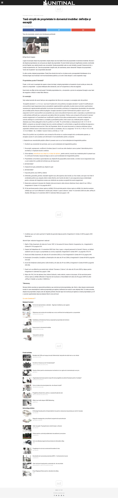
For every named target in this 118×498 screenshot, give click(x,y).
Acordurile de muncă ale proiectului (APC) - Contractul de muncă (50, 456)
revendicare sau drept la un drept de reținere (46, 153)
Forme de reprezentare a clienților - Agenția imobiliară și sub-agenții (51, 305)
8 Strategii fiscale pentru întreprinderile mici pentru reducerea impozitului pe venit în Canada (58, 411)
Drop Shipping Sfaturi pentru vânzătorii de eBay (46, 471)
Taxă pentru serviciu (38, 335)
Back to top (59, 490)
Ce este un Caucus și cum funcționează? (44, 363)
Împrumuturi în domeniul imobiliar (42, 327)
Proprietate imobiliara (28, 15)
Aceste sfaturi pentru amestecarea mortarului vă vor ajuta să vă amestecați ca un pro (56, 370)
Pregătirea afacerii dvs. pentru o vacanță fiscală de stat (48, 393)
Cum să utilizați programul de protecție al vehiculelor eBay (48, 441)
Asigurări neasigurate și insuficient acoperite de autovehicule (49, 418)
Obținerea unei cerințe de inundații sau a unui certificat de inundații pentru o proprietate (56, 312)
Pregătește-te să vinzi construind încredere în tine (46, 448)
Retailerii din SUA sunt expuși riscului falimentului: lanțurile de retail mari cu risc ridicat (56, 355)
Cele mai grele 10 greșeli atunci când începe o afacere (47, 426)
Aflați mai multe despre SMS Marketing (43, 400)
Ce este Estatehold (28, 298)
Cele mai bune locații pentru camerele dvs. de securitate (48, 463)
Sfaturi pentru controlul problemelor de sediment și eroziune (49, 433)
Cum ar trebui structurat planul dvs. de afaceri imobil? (47, 385)
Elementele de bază (38, 15)
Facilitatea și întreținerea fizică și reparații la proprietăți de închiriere (51, 320)
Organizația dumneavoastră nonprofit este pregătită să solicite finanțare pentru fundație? (57, 378)
